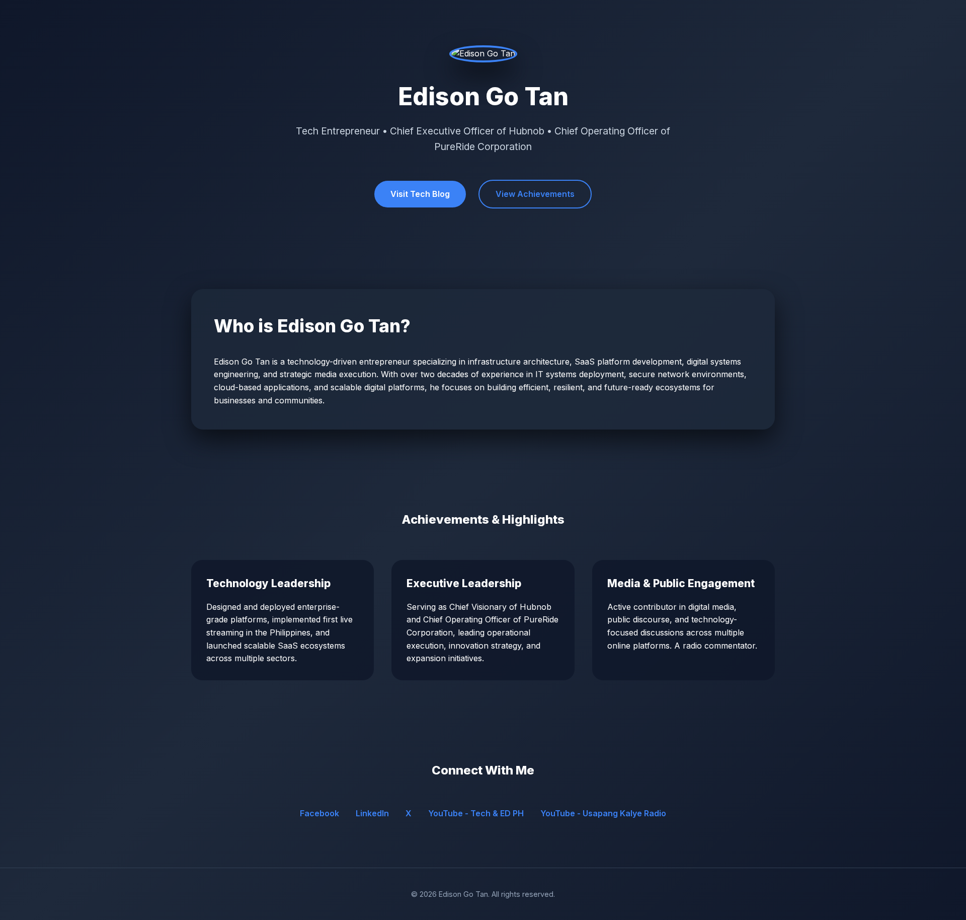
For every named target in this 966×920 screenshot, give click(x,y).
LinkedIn (372, 813)
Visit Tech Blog (420, 194)
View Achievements (535, 194)
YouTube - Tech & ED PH (476, 813)
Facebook (319, 813)
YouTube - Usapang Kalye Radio (603, 813)
